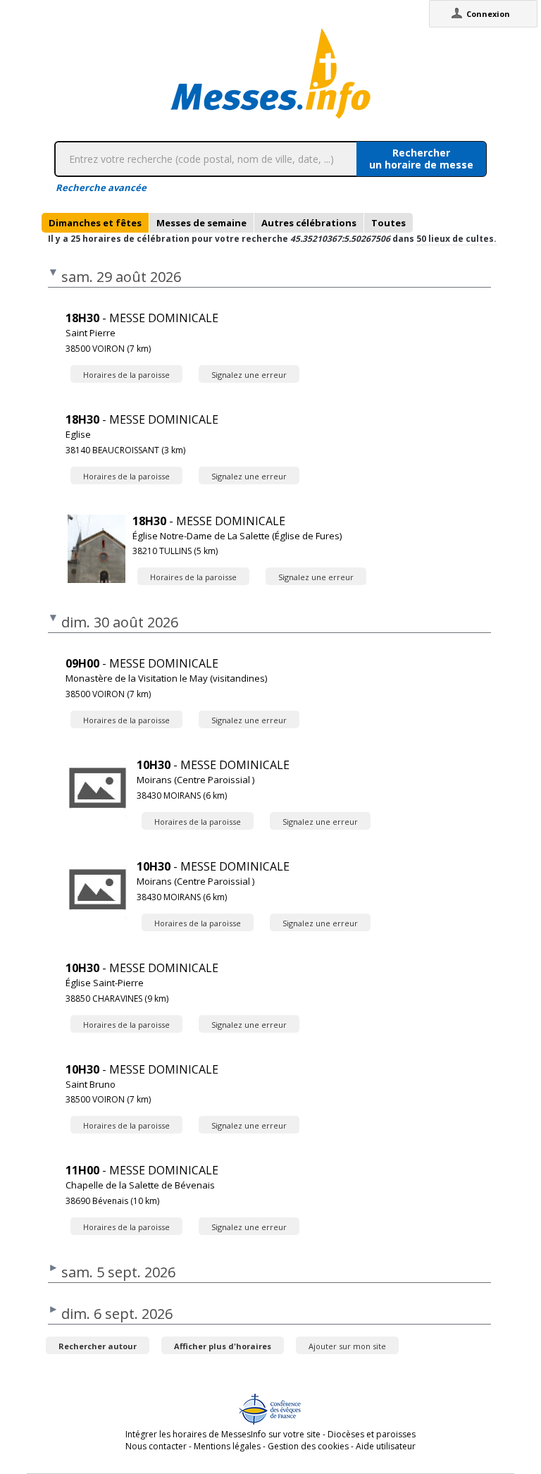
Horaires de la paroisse (126, 374)
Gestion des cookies (308, 1446)
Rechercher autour (97, 1346)
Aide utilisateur (386, 1446)
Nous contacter (156, 1446)
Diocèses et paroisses (372, 1434)
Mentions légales (227, 1446)
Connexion (488, 13)
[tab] (95, 223)
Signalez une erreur (249, 374)
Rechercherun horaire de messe (421, 158)
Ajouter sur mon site (347, 1346)
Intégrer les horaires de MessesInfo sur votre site (223, 1434)
